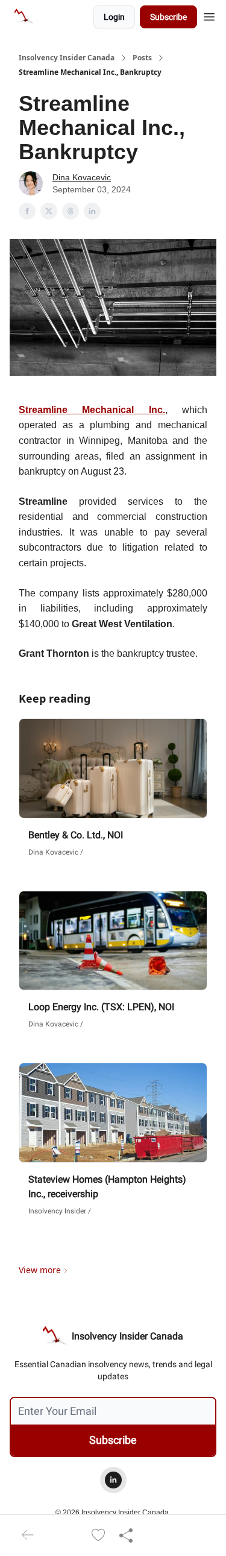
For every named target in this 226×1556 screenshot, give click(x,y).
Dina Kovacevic (81, 177)
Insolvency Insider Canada (67, 58)
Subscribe (168, 17)
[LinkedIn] (113, 1480)
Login (114, 17)
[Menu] (209, 15)
